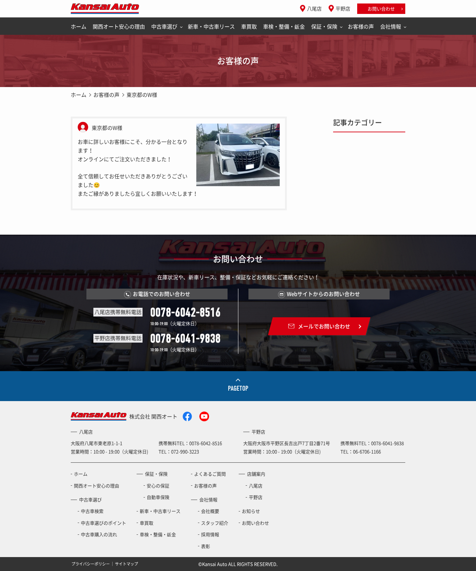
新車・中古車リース (211, 26)
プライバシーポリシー (90, 564)
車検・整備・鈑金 (284, 26)
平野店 (343, 8)
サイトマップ (126, 564)
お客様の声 (361, 26)
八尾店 (314, 8)
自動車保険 (158, 497)
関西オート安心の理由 (119, 26)
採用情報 (210, 534)
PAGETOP (238, 388)
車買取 (249, 26)
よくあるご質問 (210, 473)
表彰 (205, 546)
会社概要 (210, 511)
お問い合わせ (381, 8)
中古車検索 (92, 511)
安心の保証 (158, 485)
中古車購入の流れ (99, 534)
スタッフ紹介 (214, 522)
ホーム (78, 26)
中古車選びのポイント (103, 522)
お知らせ (251, 511)
